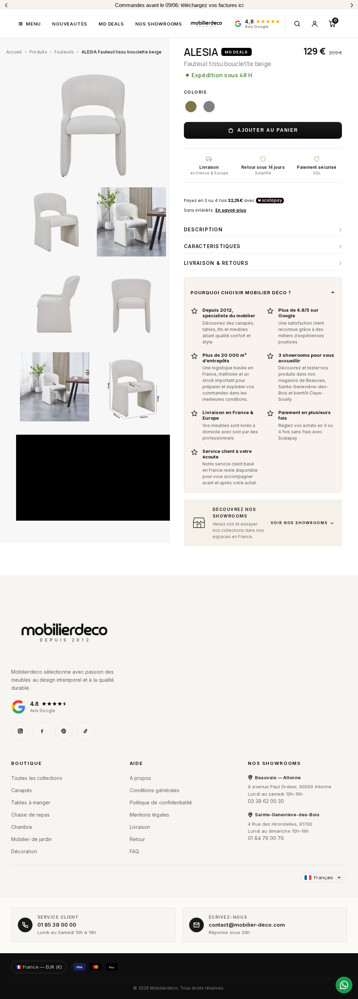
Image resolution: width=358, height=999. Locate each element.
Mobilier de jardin (31, 839)
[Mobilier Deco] (179, 633)
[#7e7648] (191, 107)
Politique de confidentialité (161, 802)
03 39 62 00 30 (266, 801)
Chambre (22, 827)
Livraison (140, 827)
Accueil (14, 52)
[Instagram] (20, 731)
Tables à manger (30, 802)
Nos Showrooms (274, 763)
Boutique (26, 763)
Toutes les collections (36, 778)
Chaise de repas (30, 815)
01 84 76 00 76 (266, 838)
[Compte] (314, 23)
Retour (137, 839)
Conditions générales (155, 790)
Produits (38, 52)
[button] (29, 24)
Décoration (24, 851)
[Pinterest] (64, 731)
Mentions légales (149, 815)
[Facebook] (42, 731)
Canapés (21, 790)
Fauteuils (64, 52)
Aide (136, 763)
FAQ (134, 851)
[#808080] (209, 107)
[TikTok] (85, 731)
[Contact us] (344, 985)
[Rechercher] (297, 23)
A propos (140, 778)
